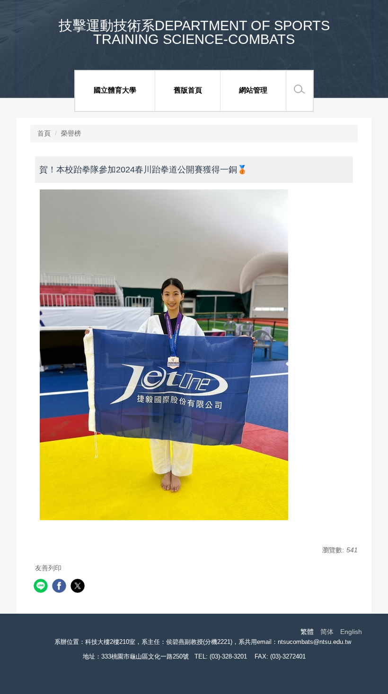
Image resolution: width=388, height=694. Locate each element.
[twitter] (79, 587)
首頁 (44, 133)
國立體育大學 (115, 90)
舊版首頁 (188, 90)
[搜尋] (299, 89)
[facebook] (60, 587)
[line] (42, 587)
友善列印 (48, 568)
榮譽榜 (71, 133)
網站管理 (253, 90)
